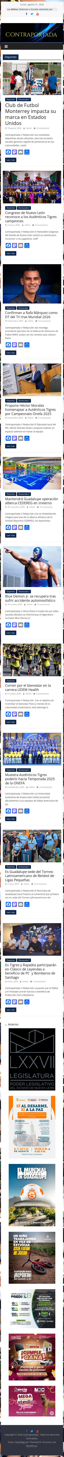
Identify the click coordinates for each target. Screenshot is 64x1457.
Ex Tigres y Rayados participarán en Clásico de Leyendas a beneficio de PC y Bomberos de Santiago (30, 970)
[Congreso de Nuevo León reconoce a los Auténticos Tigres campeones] (32, 172)
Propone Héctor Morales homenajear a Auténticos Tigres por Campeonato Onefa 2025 (30, 409)
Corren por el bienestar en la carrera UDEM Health (28, 687)
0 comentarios (42, 128)
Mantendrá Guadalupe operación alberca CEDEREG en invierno (31, 500)
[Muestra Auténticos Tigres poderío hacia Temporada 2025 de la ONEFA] (32, 734)
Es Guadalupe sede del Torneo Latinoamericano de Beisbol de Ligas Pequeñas (29, 875)
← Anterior (11, 1024)
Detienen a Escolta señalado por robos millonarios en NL (36, 11)
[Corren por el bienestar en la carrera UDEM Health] (32, 645)
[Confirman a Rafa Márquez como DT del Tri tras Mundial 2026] (32, 266)
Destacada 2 (23, 99)
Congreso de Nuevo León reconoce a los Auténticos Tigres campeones (31, 216)
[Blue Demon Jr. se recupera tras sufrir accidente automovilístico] (32, 548)
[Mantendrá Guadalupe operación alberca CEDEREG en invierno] (32, 459)
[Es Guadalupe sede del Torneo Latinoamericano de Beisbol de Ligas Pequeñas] (32, 831)
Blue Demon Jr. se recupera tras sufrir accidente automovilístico (30, 598)
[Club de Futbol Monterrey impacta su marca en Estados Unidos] (32, 64)
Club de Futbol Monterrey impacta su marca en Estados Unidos (30, 114)
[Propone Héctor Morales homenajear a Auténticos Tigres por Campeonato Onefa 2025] (32, 365)
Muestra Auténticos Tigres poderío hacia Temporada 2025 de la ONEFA (30, 778)
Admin (29, 128)
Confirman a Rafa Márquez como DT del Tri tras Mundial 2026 (31, 314)
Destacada (23, 308)
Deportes (11, 99)
